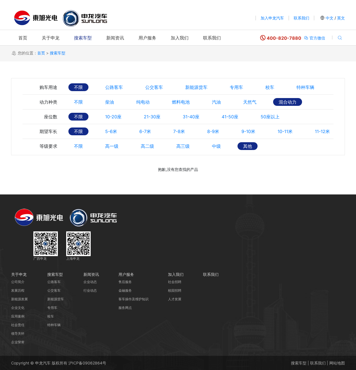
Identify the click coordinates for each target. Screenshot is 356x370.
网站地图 (337, 363)
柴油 (109, 102)
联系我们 (301, 18)
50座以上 (270, 116)
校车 (269, 87)
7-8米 (179, 131)
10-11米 (285, 131)
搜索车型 (83, 38)
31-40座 (191, 116)
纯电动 (143, 102)
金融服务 (125, 290)
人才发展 (174, 299)
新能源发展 (19, 299)
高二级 (147, 146)
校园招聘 (174, 290)
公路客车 (114, 87)
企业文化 (17, 308)
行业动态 (90, 290)
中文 (330, 18)
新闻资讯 (115, 38)
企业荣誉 (17, 342)
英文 (340, 18)
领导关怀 (17, 333)
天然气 (249, 102)
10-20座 (113, 116)
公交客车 (154, 87)
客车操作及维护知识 (133, 299)
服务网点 (125, 308)
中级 (216, 146)
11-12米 (322, 131)
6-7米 (145, 131)
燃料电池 (181, 102)
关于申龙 (51, 38)
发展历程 (17, 290)
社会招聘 (174, 282)
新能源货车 (196, 87)
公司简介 (17, 282)
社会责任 (17, 325)
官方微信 (316, 38)
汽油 (216, 102)
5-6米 (111, 131)
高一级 (111, 146)
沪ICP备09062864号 (87, 363)
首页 (22, 38)
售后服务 (125, 282)
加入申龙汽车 (272, 18)
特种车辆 (305, 87)
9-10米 (248, 131)
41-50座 (230, 116)
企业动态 (90, 282)
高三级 (183, 146)
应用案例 (17, 316)
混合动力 (287, 102)
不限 (78, 87)
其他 (247, 146)
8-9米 (213, 131)
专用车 (236, 87)
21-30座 (152, 116)
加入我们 (180, 38)
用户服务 (147, 38)
